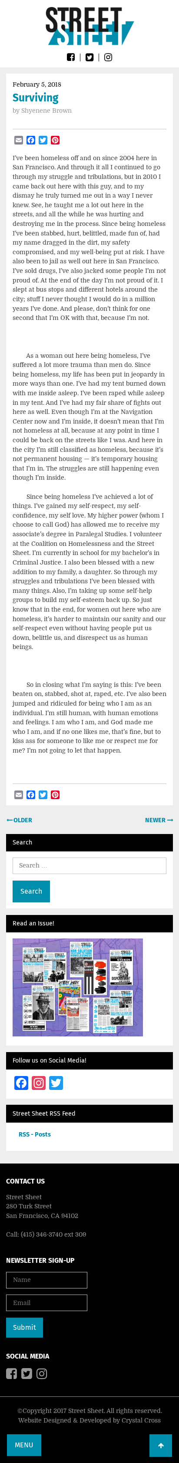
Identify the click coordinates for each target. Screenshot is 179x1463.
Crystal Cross (141, 1420)
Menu (24, 1445)
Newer (156, 820)
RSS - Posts (35, 1134)
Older (22, 820)
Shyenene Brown (46, 110)
